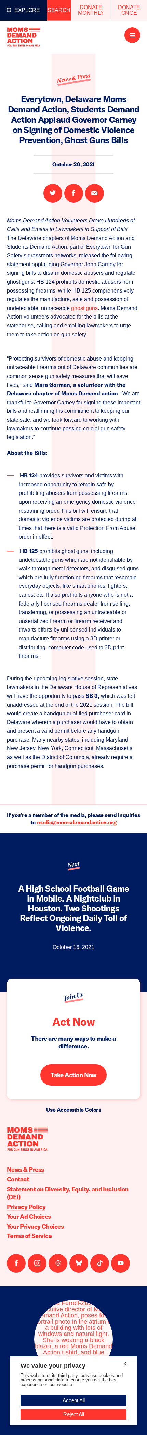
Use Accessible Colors (73, 1109)
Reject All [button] (73, 1414)
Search (59, 10)
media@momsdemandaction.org (77, 822)
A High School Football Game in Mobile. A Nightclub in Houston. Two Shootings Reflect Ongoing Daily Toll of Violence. (73, 908)
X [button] (124, 1364)
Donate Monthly (91, 10)
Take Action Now (73, 1075)
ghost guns (84, 308)
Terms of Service (29, 1236)
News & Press (73, 77)
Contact (18, 1179)
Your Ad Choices (29, 1216)
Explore (27, 10)
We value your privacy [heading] (53, 1365)
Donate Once (129, 10)
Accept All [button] (74, 1400)
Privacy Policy (26, 1207)
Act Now (73, 1021)
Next (73, 864)
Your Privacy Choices (35, 1226)
